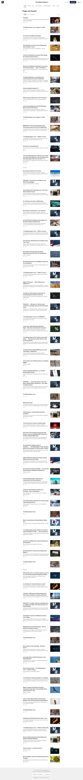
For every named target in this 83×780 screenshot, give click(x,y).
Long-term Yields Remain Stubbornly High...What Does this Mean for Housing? (34, 327)
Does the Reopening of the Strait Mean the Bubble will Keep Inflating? (34, 737)
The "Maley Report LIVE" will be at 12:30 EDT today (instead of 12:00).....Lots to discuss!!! (35, 530)
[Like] (24, 121)
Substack (35, 777)
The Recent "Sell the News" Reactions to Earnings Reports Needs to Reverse (34, 293)
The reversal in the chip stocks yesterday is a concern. (34, 48)
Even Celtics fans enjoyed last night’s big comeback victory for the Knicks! (35, 760)
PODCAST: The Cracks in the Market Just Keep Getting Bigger (34, 181)
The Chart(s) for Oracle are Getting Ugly (34, 423)
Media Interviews (28, 402)
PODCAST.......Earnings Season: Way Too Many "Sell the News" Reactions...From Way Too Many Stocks (35, 383)
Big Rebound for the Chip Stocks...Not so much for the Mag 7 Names (34, 627)
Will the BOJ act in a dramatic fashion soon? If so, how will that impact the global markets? (35, 573)
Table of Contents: (27, 255)
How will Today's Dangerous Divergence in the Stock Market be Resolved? (35, 220)
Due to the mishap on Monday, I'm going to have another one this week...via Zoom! (35, 319)
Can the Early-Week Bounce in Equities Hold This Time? (35, 241)
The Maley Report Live (29, 394)
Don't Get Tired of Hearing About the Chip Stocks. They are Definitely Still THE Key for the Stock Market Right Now (35, 434)
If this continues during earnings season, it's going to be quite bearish (34, 504)
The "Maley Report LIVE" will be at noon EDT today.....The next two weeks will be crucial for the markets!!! (35, 339)
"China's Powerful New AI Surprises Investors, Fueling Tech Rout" (35, 374)
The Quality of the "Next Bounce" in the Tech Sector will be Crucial (35, 190)
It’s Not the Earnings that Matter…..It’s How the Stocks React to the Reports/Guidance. (36, 469)
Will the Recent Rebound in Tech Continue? (35, 97)
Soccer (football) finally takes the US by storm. (32, 544)
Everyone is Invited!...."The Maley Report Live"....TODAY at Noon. (34, 669)
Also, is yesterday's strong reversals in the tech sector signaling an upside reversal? (34, 577)
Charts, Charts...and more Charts (32, 748)
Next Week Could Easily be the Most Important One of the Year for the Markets (34, 252)
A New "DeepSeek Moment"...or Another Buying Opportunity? (34, 371)
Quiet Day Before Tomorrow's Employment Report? (35, 551)
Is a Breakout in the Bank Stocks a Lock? (34, 584)
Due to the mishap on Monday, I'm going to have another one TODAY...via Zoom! (35, 275)
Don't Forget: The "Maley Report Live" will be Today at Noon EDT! (35, 70)
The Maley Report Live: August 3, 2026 (34, 117)
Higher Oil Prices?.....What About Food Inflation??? (34, 282)
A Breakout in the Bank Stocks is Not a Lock (35, 718)
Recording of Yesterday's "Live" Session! (34, 210)
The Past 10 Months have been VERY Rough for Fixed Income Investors (35, 55)
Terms (42, 771)
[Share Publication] (68, 2)
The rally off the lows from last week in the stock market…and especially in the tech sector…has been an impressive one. (36, 129)
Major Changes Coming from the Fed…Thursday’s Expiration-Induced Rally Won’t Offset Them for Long (35, 689)
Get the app (47, 774)
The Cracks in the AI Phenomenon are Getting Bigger (35, 361)
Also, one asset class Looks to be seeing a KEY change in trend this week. (34, 493)
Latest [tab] (25, 14)
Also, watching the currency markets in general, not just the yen (35, 148)
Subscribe (73, 2)
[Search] (65, 2)
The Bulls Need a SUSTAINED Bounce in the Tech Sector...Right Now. (35, 350)
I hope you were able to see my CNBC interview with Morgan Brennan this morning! (36, 534)
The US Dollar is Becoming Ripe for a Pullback (35, 678)
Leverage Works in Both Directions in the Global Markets (34, 657)
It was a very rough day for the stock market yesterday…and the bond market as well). (35, 265)
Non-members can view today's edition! (31, 671)
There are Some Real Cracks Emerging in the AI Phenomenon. (36, 596)
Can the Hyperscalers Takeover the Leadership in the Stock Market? (33, 479)
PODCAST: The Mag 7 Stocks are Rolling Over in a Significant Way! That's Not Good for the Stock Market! (35, 604)
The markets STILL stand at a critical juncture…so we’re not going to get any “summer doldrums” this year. (35, 139)
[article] (41, 21)
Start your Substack (38, 774)
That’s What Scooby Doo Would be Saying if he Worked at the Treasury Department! (36, 20)
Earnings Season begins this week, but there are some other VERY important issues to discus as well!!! (35, 450)
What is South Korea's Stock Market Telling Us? (35, 520)
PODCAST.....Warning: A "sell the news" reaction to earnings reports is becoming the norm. (35, 306)
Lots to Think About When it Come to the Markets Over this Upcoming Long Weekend (35, 699)
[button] (25, 5)
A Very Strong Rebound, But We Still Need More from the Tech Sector (34, 106)
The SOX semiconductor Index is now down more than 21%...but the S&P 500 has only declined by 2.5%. (34, 224)
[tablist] (29, 14)
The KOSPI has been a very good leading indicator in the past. (36, 523)
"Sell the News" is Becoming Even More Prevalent (34, 412)
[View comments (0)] (32, 634)
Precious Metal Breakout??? (31, 88)
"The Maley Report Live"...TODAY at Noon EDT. (36, 727)
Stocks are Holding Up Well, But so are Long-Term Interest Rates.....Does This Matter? (35, 67)
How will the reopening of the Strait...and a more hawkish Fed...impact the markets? (35, 702)
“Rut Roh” (25, 18)
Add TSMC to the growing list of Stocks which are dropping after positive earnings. (35, 416)
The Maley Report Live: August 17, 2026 (34, 27)
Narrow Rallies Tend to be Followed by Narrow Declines (36, 757)
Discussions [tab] (32, 14)
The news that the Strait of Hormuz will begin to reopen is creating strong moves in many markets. (35, 741)
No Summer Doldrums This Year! (32, 171)
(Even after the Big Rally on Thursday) (31, 183)
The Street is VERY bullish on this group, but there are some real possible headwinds (35, 720)
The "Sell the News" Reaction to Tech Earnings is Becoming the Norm (36, 501)
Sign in (79, 2)
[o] (55, 30)
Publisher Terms (45, 770)
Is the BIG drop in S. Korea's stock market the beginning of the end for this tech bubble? (35, 661)
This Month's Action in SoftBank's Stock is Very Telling (35, 616)
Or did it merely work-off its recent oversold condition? (34, 99)
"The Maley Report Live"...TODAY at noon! (34, 136)
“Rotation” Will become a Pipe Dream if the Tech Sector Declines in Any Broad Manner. (35, 594)
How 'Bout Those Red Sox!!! (30, 146)
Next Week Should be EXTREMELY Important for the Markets (35, 262)
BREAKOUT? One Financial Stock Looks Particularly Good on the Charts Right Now (35, 126)
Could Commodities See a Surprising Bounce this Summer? (35, 541)
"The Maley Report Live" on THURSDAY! (34, 317)
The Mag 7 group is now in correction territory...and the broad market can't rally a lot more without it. (34, 630)
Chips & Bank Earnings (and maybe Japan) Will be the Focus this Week (35, 458)
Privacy (38, 771)
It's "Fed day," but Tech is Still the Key (33, 201)
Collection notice (47, 771)
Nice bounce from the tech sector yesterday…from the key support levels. (35, 297)
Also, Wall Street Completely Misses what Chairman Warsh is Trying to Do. (35, 161)
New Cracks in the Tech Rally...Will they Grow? (34, 646)
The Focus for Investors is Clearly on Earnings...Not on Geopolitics (33, 490)
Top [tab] (28, 14)
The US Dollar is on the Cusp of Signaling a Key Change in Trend (35, 46)
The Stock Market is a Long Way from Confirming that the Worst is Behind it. (33, 78)
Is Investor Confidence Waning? (32, 36)
